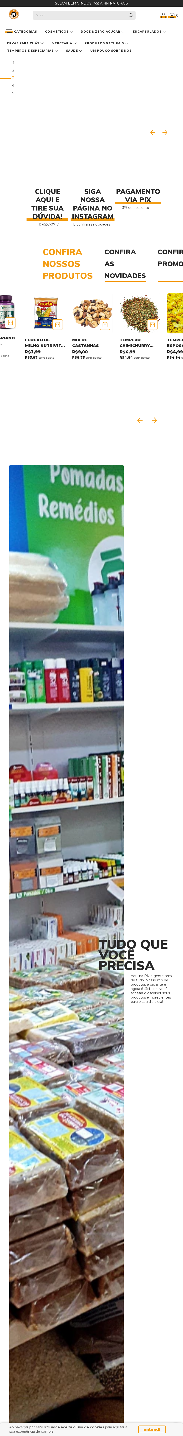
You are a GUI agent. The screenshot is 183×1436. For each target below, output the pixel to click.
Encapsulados (148, 31)
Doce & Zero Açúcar (101, 31)
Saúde (72, 50)
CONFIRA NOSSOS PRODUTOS (68, 263)
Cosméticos (57, 31)
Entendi (151, 1429)
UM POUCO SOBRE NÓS (111, 50)
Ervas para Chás (23, 43)
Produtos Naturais (105, 43)
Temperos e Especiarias (31, 50)
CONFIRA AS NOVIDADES (125, 264)
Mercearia (62, 43)
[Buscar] (131, 16)
